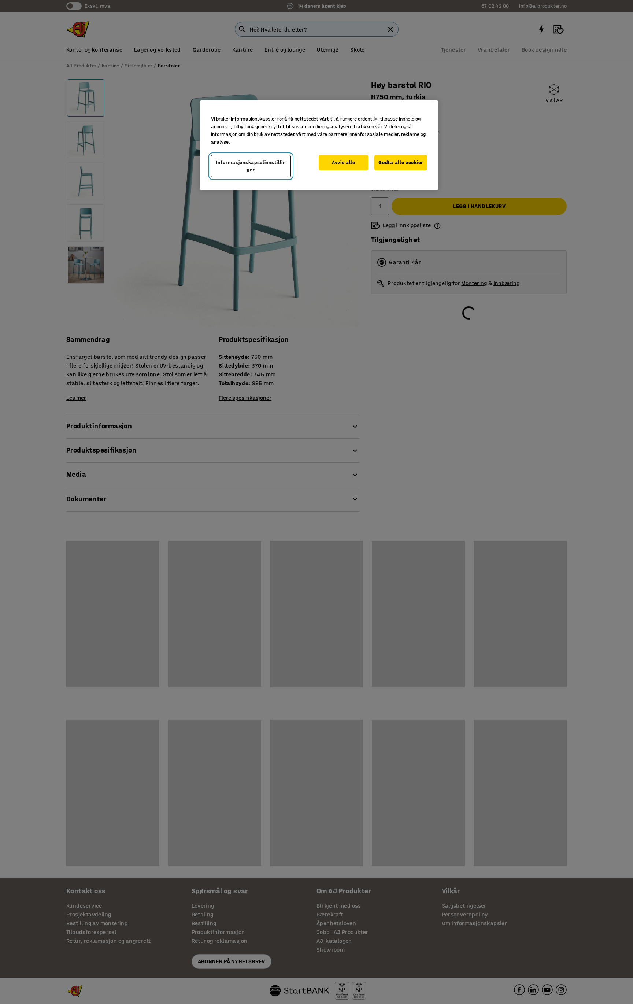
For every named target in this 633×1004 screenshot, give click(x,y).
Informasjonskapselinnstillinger (251, 166)
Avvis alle (343, 162)
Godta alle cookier (400, 162)
